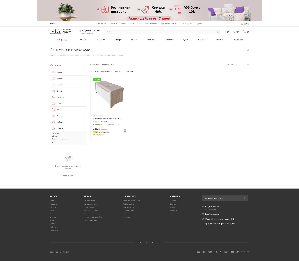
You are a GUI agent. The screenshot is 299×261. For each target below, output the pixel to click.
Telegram (146, 242)
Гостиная (53, 214)
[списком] (244, 65)
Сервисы (88, 196)
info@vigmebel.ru (212, 214)
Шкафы (53, 207)
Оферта (126, 214)
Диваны (53, 201)
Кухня (52, 220)
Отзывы (173, 204)
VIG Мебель (175, 196)
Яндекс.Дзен (158, 242)
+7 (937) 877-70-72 (90, 30)
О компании (174, 201)
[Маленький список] (228, 65)
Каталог (54, 196)
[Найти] (217, 31)
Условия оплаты (90, 201)
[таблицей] (248, 65)
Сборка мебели (89, 207)
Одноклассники (152, 242)
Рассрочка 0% (128, 207)
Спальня (53, 217)
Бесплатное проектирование (95, 214)
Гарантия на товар (91, 220)
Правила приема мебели (93, 217)
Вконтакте (140, 242)
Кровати (53, 204)
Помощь (126, 217)
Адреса (172, 207)
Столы (52, 210)
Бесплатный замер (91, 210)
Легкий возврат (129, 210)
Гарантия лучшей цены (132, 201)
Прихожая (54, 230)
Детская (53, 224)
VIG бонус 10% (128, 204)
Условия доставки (90, 204)
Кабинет (53, 227)
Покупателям (130, 196)
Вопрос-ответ (175, 210)
